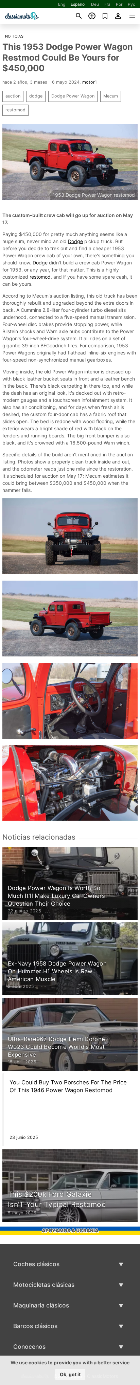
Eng (61, 4)
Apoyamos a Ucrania (70, 1230)
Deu (95, 4)
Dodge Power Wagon (72, 96)
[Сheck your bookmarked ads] (105, 15)
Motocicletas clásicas (43, 1284)
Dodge (75, 241)
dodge (35, 96)
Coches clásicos (36, 1264)
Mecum (110, 96)
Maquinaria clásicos (41, 1305)
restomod (15, 109)
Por (119, 4)
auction (12, 96)
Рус (131, 4)
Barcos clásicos (35, 1325)
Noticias (14, 36)
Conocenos (29, 1346)
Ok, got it (70, 1374)
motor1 (89, 82)
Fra (107, 4)
